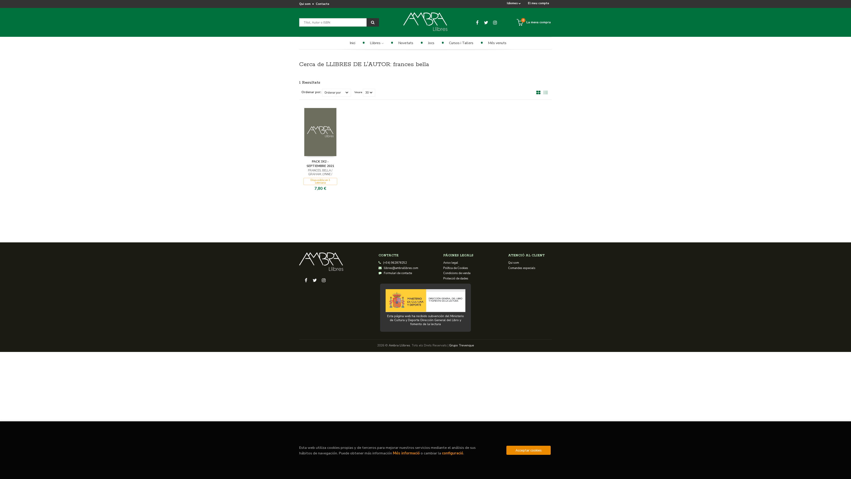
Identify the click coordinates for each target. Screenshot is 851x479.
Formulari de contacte (398, 273)
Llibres (375, 43)
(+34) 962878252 (395, 263)
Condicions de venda (456, 273)
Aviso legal (450, 263)
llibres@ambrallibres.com (401, 268)
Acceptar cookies (528, 450)
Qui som (304, 4)
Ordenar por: (311, 92)
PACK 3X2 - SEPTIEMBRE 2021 (320, 163)
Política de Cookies (455, 268)
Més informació (406, 453)
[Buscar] (373, 22)
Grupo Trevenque (461, 345)
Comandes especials (521, 268)
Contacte (322, 4)
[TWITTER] (486, 22)
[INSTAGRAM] (495, 22)
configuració (452, 453)
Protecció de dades (455, 279)
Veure (358, 92)
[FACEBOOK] (477, 22)
